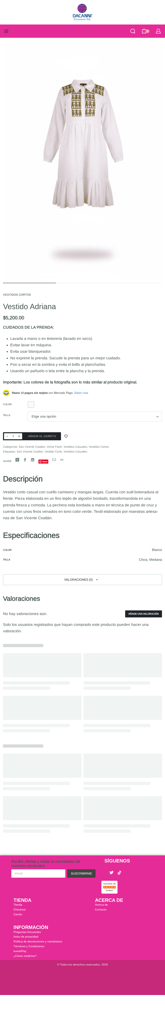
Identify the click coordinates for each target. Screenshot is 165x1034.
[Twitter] (111, 873)
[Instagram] (128, 873)
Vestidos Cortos (17, 294)
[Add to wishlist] (66, 436)
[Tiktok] (120, 873)
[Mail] (54, 460)
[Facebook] (103, 873)
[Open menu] (6, 31)
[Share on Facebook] (25, 460)
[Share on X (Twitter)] (17, 460)
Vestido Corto (53, 451)
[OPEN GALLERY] (82, 160)
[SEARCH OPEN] (132, 31)
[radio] (31, 405)
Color (7, 404)
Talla (6, 415)
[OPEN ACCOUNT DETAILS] (158, 31)
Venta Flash (54, 446)
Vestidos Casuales (75, 446)
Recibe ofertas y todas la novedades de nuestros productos (45, 863)
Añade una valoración (143, 613)
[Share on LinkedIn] (32, 460)
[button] (82, 579)
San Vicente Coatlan (32, 446)
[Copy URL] (62, 460)
